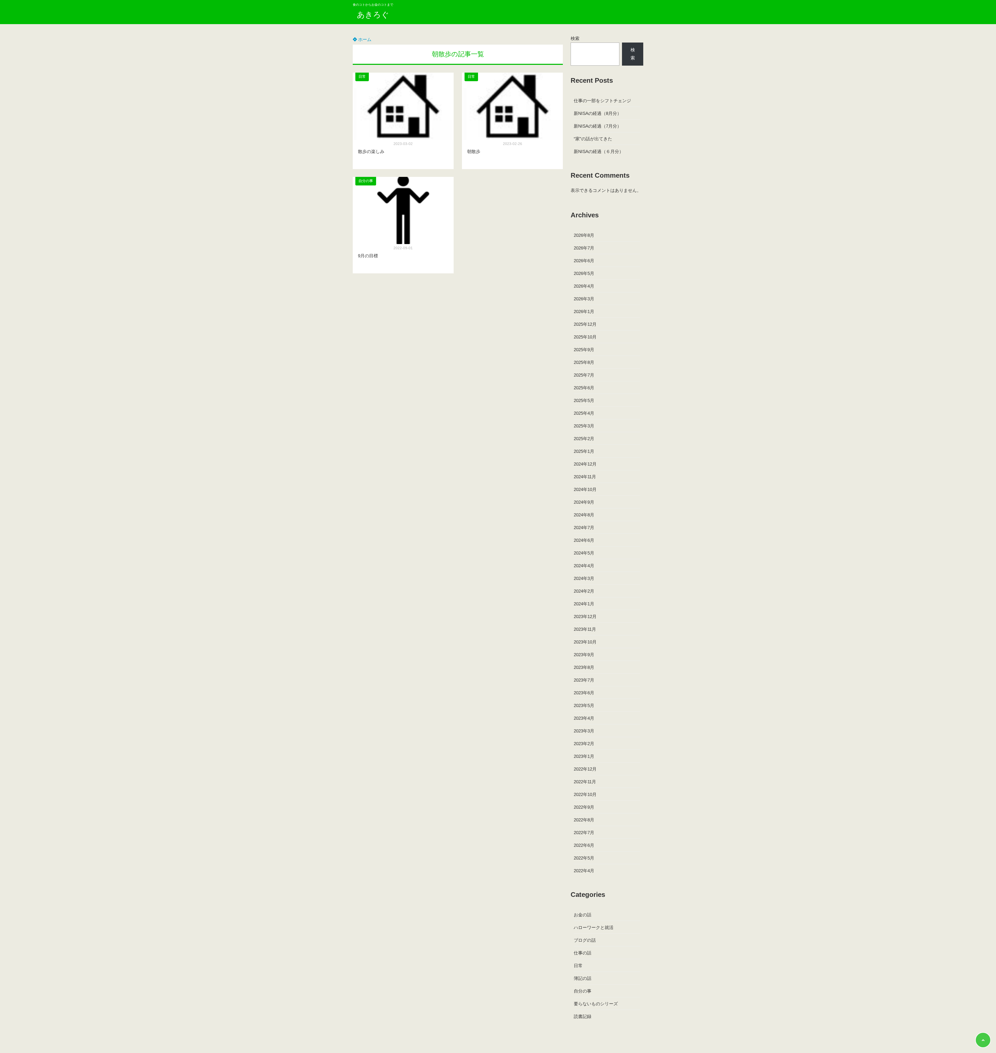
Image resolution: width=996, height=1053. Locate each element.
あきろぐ (373, 14)
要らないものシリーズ (596, 1003)
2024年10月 (585, 489)
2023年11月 (585, 629)
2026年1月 (584, 311)
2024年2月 (584, 591)
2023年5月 (584, 705)
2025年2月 (584, 438)
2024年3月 (584, 578)
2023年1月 (584, 756)
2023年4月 (584, 718)
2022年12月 (585, 769)
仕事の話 (582, 953)
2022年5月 (584, 858)
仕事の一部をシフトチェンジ (602, 100)
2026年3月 (584, 298)
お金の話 (582, 914)
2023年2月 (584, 743)
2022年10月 (585, 794)
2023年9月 (584, 654)
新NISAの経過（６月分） (599, 151)
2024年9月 (584, 502)
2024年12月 (585, 464)
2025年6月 (584, 387)
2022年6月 (584, 845)
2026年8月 (584, 235)
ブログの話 (585, 940)
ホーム (364, 39)
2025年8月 (584, 362)
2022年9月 (584, 807)
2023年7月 (584, 680)
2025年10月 (585, 337)
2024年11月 (585, 476)
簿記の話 (582, 978)
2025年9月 (584, 349)
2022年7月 (584, 832)
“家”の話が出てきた (593, 138)
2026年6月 (584, 260)
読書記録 (582, 1016)
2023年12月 (585, 616)
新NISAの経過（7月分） (597, 126)
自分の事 (365, 181)
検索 (575, 38)
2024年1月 (584, 603)
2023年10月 (585, 642)
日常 (362, 77)
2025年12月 (585, 324)
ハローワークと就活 (593, 927)
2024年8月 (584, 514)
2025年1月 (584, 451)
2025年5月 (584, 400)
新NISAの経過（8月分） (597, 113)
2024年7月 (584, 527)
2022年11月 (585, 781)
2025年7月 (584, 375)
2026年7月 (584, 248)
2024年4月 (584, 565)
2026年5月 (584, 273)
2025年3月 (584, 426)
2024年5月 (584, 553)
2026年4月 (584, 286)
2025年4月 (584, 413)
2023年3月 (584, 731)
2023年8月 (584, 667)
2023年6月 (584, 692)
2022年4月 (584, 870)
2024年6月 (584, 540)
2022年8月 (584, 820)
